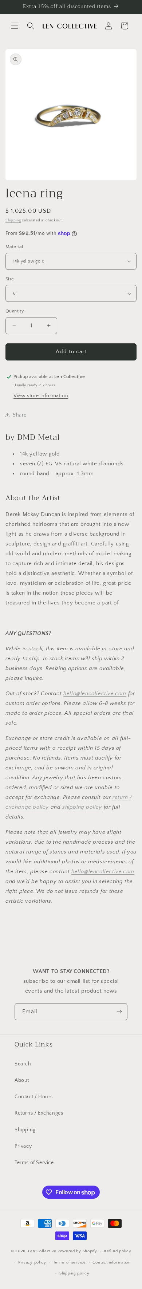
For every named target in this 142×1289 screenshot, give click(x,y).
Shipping (13, 220)
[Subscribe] (119, 1011)
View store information (40, 396)
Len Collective (42, 1251)
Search (23, 1064)
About (22, 1080)
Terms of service (69, 1262)
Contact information (111, 1262)
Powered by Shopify (77, 1251)
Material (14, 246)
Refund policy (117, 1251)
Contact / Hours (34, 1097)
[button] (15, 26)
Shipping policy (74, 1273)
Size (9, 278)
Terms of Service (34, 1163)
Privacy (23, 1146)
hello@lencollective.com (94, 693)
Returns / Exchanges (39, 1113)
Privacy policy (32, 1262)
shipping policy (82, 807)
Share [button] (20, 415)
